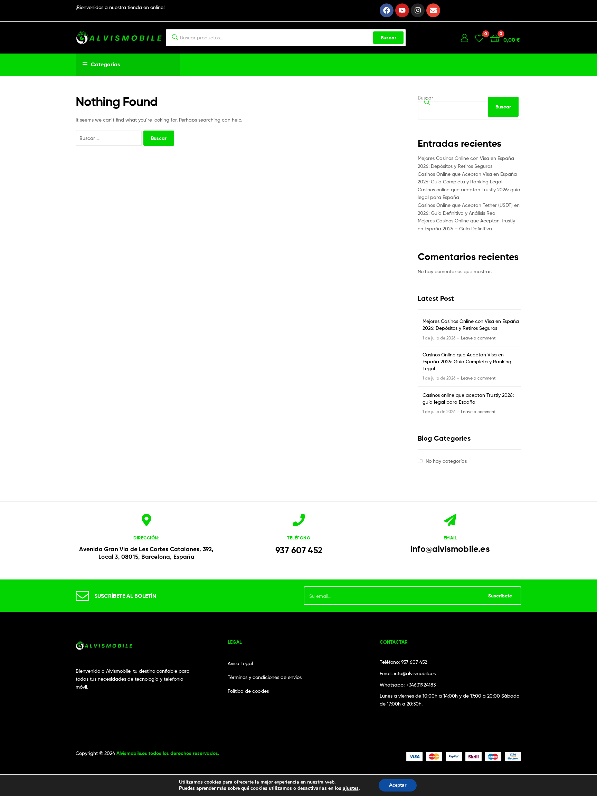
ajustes (351, 788)
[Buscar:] (109, 138)
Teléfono (298, 537)
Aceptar (397, 785)
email (450, 537)
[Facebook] (387, 10)
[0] (479, 38)
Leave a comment (478, 338)
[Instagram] (418, 10)
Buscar (388, 38)
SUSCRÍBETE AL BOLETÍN (125, 595)
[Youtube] (402, 10)
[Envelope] (433, 10)
